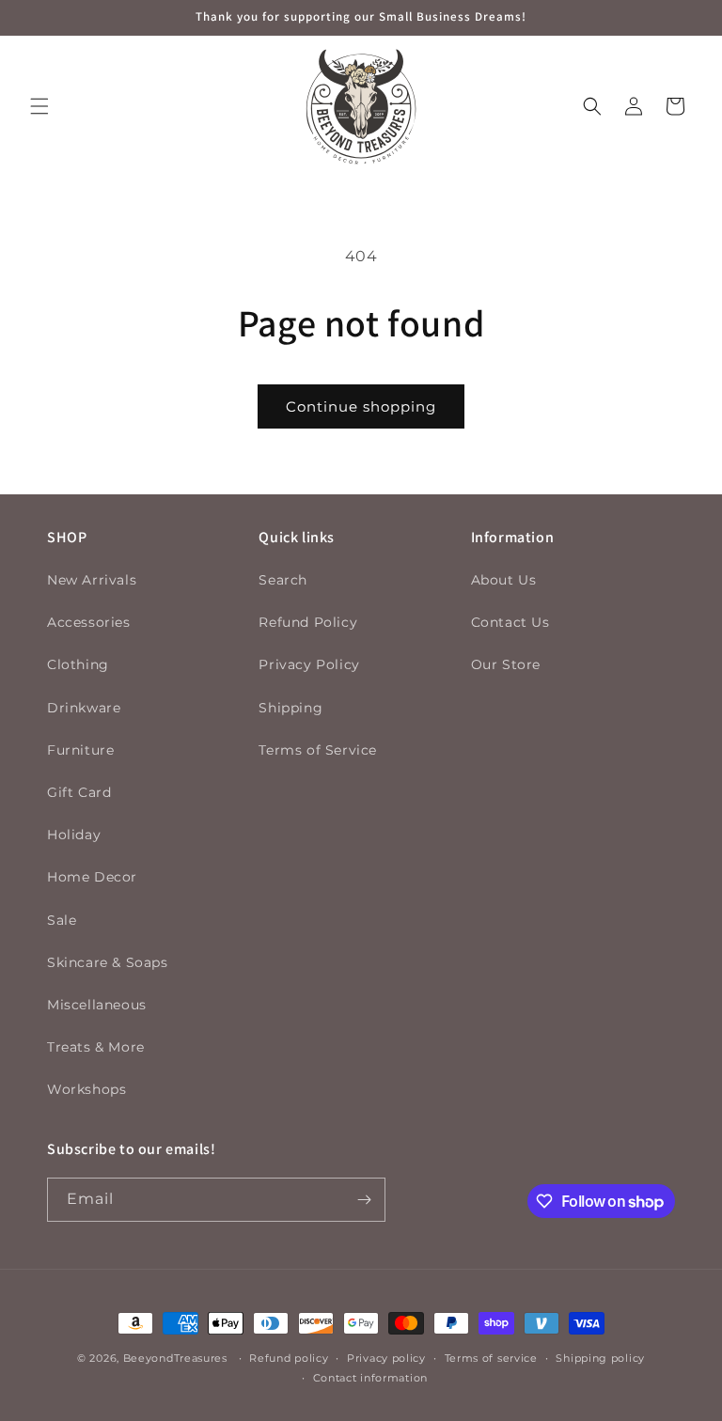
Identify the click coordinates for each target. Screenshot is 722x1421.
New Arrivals (91, 579)
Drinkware (83, 707)
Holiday (74, 834)
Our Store (506, 664)
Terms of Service (318, 750)
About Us (504, 579)
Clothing (78, 664)
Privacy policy (386, 1358)
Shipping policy (600, 1358)
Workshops (86, 1089)
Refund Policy (308, 622)
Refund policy (288, 1358)
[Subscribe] (364, 1200)
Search (283, 579)
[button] (39, 106)
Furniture (80, 750)
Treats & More (96, 1046)
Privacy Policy (309, 664)
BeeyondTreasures (175, 1358)
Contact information (370, 1377)
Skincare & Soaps (107, 962)
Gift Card (79, 792)
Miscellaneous (97, 1004)
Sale (61, 920)
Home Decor (92, 876)
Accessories (89, 622)
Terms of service (491, 1358)
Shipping (290, 707)
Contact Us (510, 622)
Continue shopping (361, 406)
